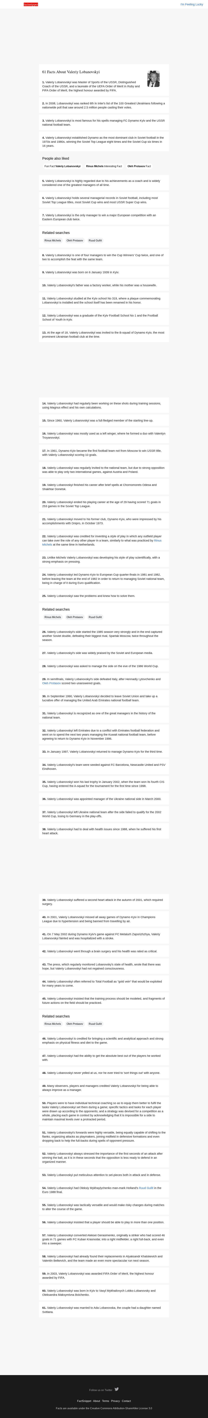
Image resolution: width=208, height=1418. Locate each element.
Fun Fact (62, 166)
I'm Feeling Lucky (192, 4)
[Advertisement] (104, 36)
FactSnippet (84, 1401)
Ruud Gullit (95, 240)
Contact (126, 1401)
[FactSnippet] (31, 5)
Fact (139, 166)
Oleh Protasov (75, 240)
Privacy (115, 1401)
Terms (105, 1401)
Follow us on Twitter (101, 1390)
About (96, 1401)
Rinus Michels (53, 240)
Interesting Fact (104, 166)
